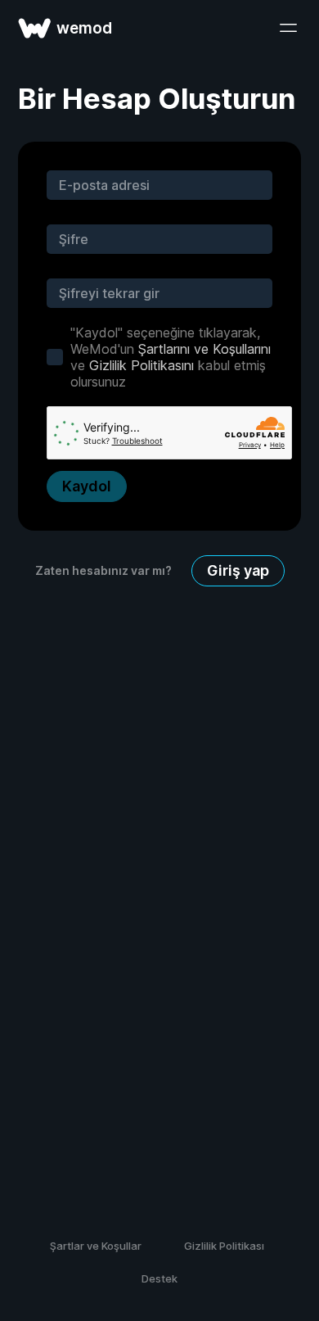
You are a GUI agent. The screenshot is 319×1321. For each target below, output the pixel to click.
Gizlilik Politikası (224, 1245)
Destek (159, 1278)
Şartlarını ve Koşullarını (204, 349)
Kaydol (86, 486)
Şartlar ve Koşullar (96, 1245)
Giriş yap (238, 570)
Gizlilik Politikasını (141, 365)
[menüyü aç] (288, 28)
